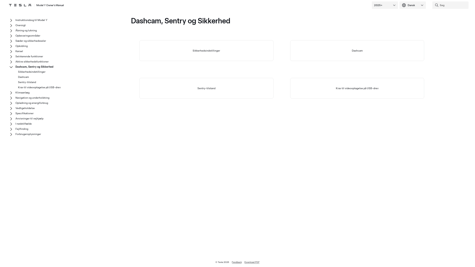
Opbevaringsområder (27, 35)
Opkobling (21, 45)
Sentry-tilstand (206, 88)
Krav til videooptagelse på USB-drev (357, 88)
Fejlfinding (21, 128)
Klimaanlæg (22, 92)
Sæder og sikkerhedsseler (30, 40)
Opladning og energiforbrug (31, 102)
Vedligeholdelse (25, 108)
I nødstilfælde (23, 123)
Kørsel (19, 51)
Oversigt (20, 25)
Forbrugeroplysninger (28, 134)
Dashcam (357, 50)
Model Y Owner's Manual (50, 5)
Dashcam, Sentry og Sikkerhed (34, 66)
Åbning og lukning (26, 30)
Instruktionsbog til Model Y (31, 20)
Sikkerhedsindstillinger (206, 50)
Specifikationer (24, 113)
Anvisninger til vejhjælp (29, 118)
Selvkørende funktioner (29, 56)
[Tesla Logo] (20, 5)
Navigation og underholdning (32, 97)
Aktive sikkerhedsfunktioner (32, 61)
